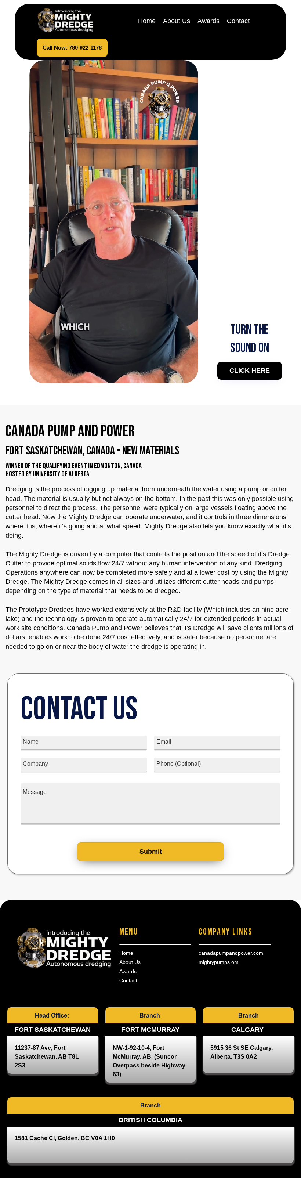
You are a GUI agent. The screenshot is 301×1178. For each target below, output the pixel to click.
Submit (150, 851)
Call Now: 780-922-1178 (72, 47)
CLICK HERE (249, 370)
